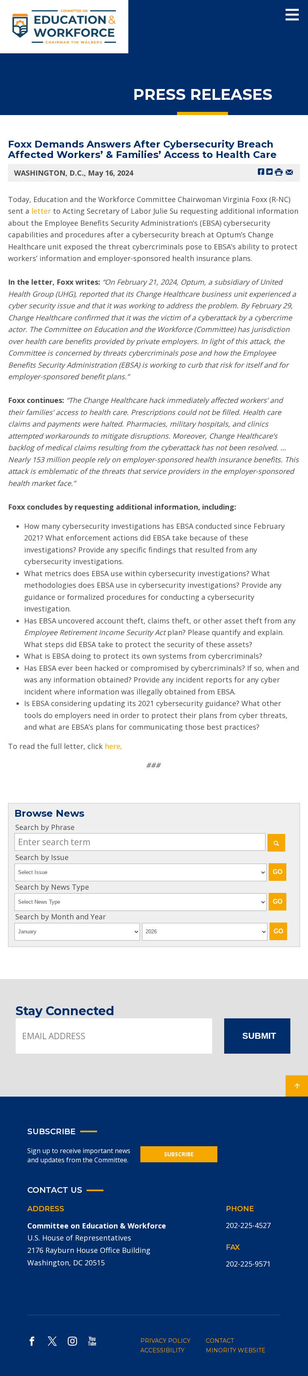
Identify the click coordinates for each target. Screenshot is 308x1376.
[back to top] (297, 1086)
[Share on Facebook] (261, 171)
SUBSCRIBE (179, 1154)
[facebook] (31, 1341)
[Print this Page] (279, 171)
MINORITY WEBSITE (235, 1350)
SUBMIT (259, 1036)
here (112, 746)
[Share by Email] (289, 171)
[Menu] (292, 15)
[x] (52, 1341)
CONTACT (220, 1340)
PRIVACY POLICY (165, 1340)
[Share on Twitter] (269, 171)
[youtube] (92, 1341)
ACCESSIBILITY (162, 1350)
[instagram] (72, 1341)
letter (41, 211)
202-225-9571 (248, 1264)
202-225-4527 (248, 1225)
